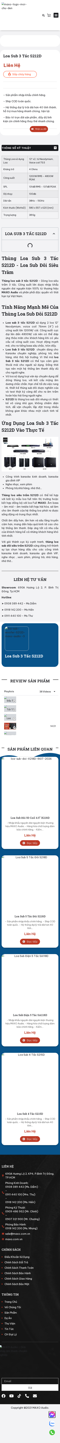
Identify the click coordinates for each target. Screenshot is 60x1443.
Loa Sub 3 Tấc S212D (24, 656)
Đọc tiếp (32, 843)
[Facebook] (3, 1396)
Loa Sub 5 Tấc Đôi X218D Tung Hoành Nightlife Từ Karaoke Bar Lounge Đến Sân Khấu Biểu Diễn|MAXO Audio (33, 726)
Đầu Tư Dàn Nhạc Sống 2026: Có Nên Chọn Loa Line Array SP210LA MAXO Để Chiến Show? (36, 699)
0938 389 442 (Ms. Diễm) (21, 1186)
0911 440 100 (12, 615)
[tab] (30, 699)
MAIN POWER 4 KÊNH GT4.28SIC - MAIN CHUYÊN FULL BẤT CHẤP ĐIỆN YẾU (36, 735)
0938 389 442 (13, 603)
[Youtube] (11, 1396)
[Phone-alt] (27, 1396)
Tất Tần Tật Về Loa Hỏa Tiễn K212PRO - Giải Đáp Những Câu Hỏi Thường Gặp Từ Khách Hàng (36, 708)
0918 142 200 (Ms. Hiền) (20, 1202)
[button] (56, 15)
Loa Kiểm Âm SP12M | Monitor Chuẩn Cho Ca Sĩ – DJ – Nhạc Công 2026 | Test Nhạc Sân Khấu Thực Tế (36, 717)
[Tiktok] (19, 1396)
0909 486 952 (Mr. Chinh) (21, 1211)
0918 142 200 (12, 609)
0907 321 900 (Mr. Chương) (22, 1219)
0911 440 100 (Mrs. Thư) (20, 1194)
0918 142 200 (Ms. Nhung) (21, 1228)
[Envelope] (35, 1396)
